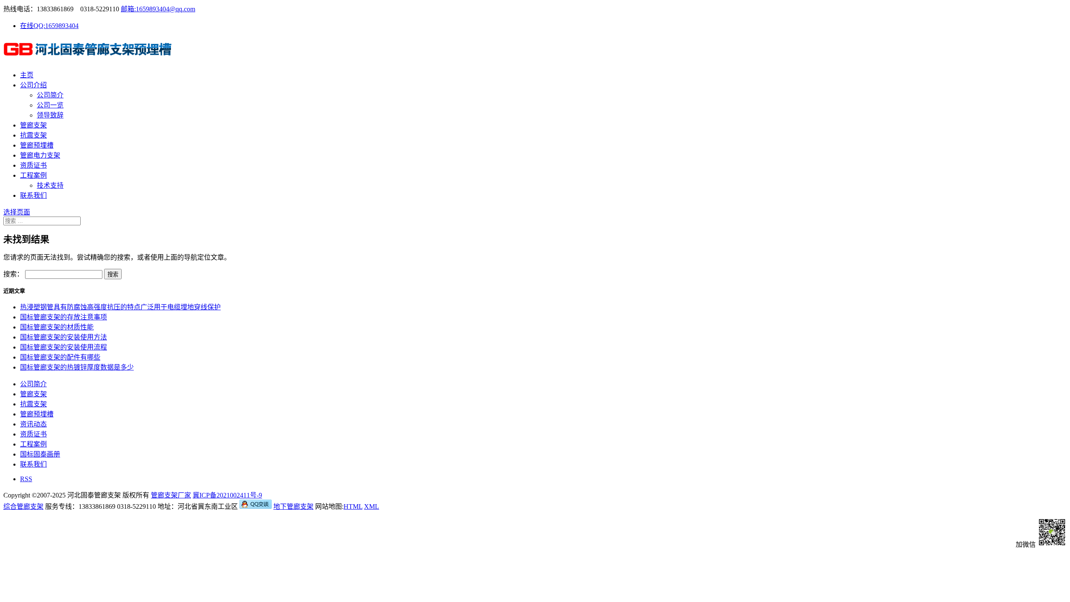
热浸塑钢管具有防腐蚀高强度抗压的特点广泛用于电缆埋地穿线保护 (120, 307)
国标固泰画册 (40, 454)
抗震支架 (33, 135)
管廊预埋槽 (37, 145)
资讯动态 (33, 424)
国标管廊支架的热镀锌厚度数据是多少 (77, 367)
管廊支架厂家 (171, 495)
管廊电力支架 (40, 155)
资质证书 (33, 165)
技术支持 (50, 185)
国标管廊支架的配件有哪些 (60, 357)
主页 (26, 75)
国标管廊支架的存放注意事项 (63, 317)
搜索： (13, 274)
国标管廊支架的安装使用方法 (63, 337)
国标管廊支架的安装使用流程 (63, 347)
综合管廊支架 (23, 506)
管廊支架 (33, 125)
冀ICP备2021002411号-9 (227, 495)
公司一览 (50, 105)
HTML (353, 506)
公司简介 (50, 95)
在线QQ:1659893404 (49, 25)
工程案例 (33, 175)
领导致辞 (50, 115)
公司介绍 (33, 85)
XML (371, 506)
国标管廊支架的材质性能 (57, 327)
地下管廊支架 (293, 506)
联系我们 (33, 195)
